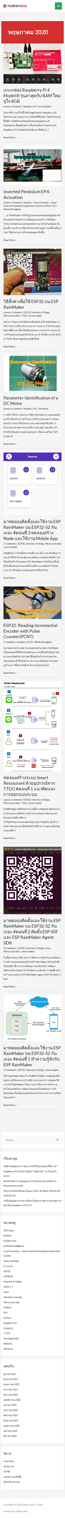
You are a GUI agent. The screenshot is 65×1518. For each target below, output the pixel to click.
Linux (47, 948)
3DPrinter (8, 1230)
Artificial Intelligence (13, 1246)
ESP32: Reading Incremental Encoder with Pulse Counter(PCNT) (30, 631)
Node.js (7, 1307)
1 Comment (9, 642)
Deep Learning (11, 1261)
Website (7, 1343)
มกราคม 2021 (10, 1389)
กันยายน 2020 (10, 1410)
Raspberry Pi (30, 106)
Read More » (10, 138)
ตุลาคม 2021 (9, 1374)
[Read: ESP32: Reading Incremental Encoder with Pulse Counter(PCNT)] (32, 602)
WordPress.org (11, 1481)
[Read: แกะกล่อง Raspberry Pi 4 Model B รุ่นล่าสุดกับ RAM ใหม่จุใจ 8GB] (32, 63)
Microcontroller (11, 315)
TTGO (24, 315)
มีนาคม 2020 (10, 1436)
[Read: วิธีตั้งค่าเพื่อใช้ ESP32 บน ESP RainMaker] (32, 271)
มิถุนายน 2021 (10, 1379)
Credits (39, 1504)
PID (54, 206)
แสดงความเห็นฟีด (12, 1476)
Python (7, 1317)
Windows (8, 1349)
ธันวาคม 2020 (10, 1394)
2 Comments (9, 543)
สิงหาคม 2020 (10, 1415)
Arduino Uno (9, 1240)
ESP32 (47, 206)
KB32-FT (8, 1286)
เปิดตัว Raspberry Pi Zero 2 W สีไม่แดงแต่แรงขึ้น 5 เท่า (30, 1166)
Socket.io (8, 1328)
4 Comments (9, 948)
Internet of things (40, 312)
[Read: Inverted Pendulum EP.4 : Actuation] (32, 165)
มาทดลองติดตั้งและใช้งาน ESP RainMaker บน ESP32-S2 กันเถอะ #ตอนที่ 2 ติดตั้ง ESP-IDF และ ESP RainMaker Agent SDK (32, 931)
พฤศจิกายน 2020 (12, 1400)
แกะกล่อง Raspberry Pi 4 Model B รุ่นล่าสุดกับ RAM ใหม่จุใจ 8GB (32, 95)
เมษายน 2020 (10, 1431)
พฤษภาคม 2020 (11, 1425)
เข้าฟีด (6, 1471)
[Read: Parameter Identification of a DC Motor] (32, 373)
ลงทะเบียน (8, 1461)
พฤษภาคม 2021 (11, 1384)
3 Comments (9, 1070)
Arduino (28, 202)
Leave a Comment (12, 106)
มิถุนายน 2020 (10, 1420)
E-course (8, 1266)
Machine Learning (12, 1297)
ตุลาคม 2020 (9, 1405)
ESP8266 (8, 1276)
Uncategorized (11, 1338)
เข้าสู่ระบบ (8, 1466)
